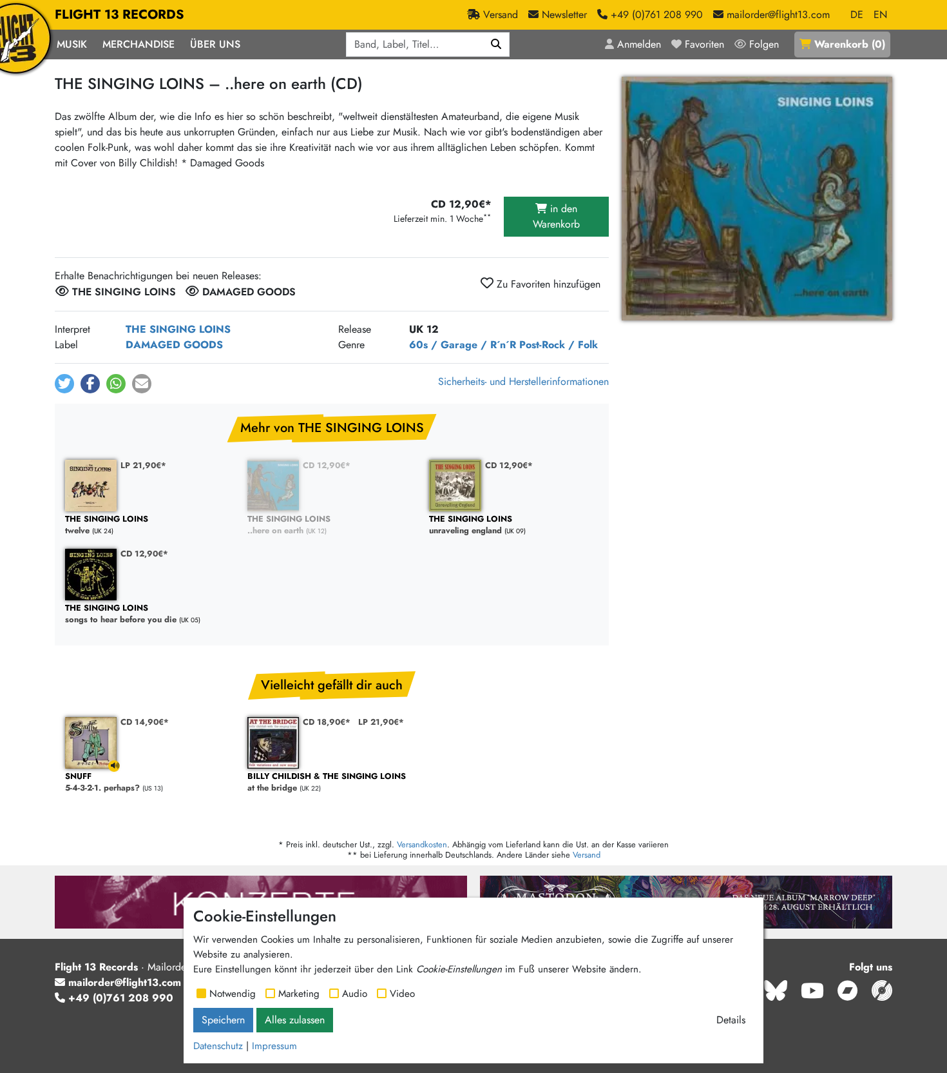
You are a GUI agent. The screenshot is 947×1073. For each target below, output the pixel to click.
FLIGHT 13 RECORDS (119, 14)
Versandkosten (422, 844)
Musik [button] (72, 44)
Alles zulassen (295, 1019)
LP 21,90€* (143, 465)
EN (880, 14)
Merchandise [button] (138, 44)
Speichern (223, 1019)
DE (856, 14)
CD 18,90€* (326, 722)
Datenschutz (218, 1046)
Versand (586, 855)
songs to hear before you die (121, 614)
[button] (64, 383)
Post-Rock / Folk (558, 344)
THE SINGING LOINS (178, 329)
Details (730, 1019)
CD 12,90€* (326, 465)
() (849, 44)
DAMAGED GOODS (174, 344)
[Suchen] (496, 44)
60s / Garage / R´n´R (462, 344)
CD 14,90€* (144, 722)
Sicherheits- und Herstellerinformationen (523, 381)
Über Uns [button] (215, 44)
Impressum (274, 1046)
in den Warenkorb (556, 216)
